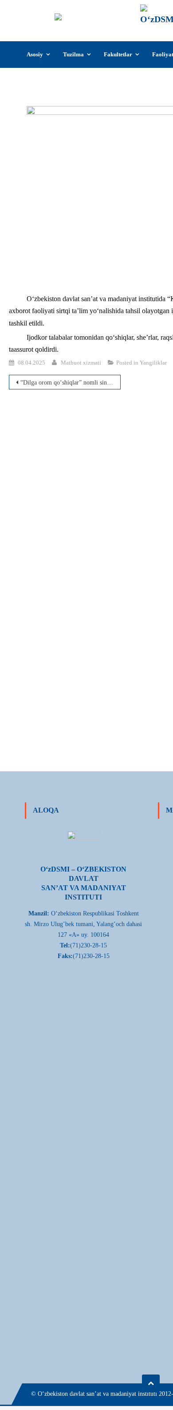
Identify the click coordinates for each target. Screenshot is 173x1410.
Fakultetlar (118, 54)
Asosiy (35, 54)
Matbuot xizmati (81, 362)
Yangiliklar (153, 362)
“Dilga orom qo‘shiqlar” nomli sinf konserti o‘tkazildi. (70, 382)
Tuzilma (73, 54)
